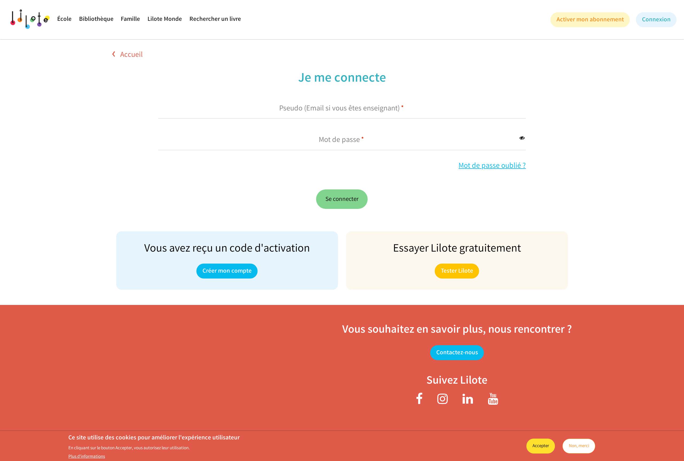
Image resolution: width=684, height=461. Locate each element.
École (64, 19)
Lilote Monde (164, 19)
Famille (130, 19)
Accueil (131, 55)
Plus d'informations (86, 457)
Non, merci (579, 446)
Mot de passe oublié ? (492, 166)
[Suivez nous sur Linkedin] (468, 402)
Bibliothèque (96, 19)
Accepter (541, 446)
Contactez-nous (457, 353)
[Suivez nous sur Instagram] (442, 402)
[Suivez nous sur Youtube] (493, 402)
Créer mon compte (227, 271)
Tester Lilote (457, 271)
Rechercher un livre (215, 19)
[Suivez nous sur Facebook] (419, 402)
